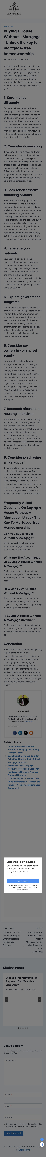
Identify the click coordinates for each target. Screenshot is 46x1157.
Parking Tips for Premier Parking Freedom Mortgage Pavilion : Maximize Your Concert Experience (34, 940)
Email (8, 1106)
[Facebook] (15, 733)
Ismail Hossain (11, 59)
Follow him (29, 721)
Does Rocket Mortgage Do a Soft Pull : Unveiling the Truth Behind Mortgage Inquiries (24, 759)
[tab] (18, 1028)
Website (9, 1117)
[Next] (39, 999)
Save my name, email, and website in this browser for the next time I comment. (24, 1125)
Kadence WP (24, 1150)
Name (8, 1094)
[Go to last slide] (6, 999)
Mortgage (8, 26)
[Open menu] (41, 9)
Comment (10, 1060)
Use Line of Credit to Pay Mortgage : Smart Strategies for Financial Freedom (11, 936)
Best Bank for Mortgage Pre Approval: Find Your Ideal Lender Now (22, 981)
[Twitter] (26, 733)
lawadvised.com (14, 726)
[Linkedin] (20, 733)
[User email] (31, 733)
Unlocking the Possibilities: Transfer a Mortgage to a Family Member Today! (23, 749)
